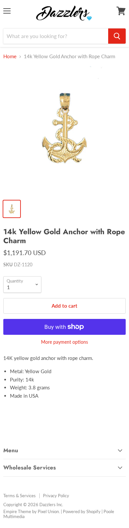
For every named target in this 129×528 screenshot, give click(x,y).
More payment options (64, 342)
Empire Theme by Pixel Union (31, 511)
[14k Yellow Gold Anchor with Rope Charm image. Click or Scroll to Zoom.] (64, 130)
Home (10, 56)
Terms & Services (19, 495)
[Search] (117, 36)
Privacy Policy (56, 495)
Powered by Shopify (82, 511)
